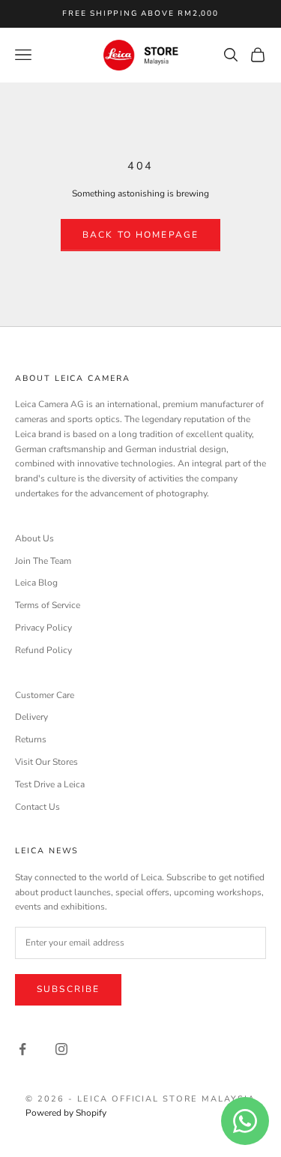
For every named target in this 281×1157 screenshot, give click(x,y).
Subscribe (68, 989)
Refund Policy (43, 650)
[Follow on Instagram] (61, 1049)
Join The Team (43, 561)
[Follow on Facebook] (22, 1049)
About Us (34, 538)
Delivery (31, 717)
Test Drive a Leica (50, 784)
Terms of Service (47, 605)
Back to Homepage (140, 235)
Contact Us (37, 807)
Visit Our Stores (46, 762)
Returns (30, 739)
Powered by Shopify (65, 1113)
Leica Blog (36, 583)
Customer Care (44, 695)
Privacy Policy (43, 628)
